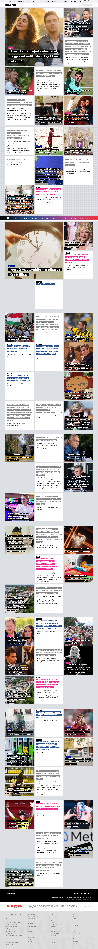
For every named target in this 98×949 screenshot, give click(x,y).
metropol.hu (76, 916)
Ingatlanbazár (73, 1)
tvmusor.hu (53, 937)
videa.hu (75, 931)
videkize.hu (53, 935)
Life (14, 1)
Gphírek (54, 1)
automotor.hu (54, 918)
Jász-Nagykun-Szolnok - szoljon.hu (14, 935)
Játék (80, 1)
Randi (65, 1)
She (59, 1)
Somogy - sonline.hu (11, 940)
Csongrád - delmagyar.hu (12, 924)
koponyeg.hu (76, 929)
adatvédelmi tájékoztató (57, 897)
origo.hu (30, 931)
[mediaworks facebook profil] (85, 906)
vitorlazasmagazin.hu (56, 933)
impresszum (82, 897)
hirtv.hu (30, 929)
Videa (28, 1)
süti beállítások (76, 897)
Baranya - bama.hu (10, 918)
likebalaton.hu (54, 924)
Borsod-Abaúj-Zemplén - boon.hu (14, 922)
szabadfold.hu (31, 928)
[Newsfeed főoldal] (11, 893)
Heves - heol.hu (10, 933)
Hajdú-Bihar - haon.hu (11, 931)
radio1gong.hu (76, 941)
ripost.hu (75, 914)
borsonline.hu (54, 945)
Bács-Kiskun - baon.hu (11, 917)
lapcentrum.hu (76, 933)
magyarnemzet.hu (32, 926)
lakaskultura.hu (54, 920)
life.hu (74, 918)
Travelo (47, 1)
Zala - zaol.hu (31, 918)
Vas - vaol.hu (31, 914)
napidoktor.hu (54, 926)
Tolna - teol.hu (9, 944)
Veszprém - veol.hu (33, 916)
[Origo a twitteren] (78, 893)
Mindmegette (21, 1)
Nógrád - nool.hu (10, 939)
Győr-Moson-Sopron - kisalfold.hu (14, 929)
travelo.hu (53, 929)
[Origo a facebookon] (75, 893)
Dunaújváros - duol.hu (11, 926)
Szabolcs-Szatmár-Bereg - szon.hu (14, 942)
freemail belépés (87, 5)
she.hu (74, 920)
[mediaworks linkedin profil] (89, 906)
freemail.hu (75, 928)
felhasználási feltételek (67, 897)
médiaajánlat (88, 897)
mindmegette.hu (54, 928)
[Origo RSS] (88, 893)
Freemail (41, 1)
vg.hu (29, 939)
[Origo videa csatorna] (85, 893)
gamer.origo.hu (54, 922)
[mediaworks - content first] (15, 906)
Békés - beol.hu (10, 920)
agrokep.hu (31, 941)
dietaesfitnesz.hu (55, 931)
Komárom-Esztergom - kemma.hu (14, 937)
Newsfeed (34, 1)
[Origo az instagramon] (81, 893)
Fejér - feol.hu (9, 928)
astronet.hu (53, 917)
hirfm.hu (75, 943)
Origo (9, 1)
